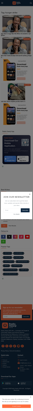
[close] (30, 397)
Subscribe (25, 210)
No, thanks (17, 214)
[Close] (30, 194)
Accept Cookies (16, 406)
